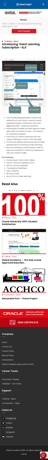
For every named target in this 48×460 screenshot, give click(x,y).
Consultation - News (12, 295)
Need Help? (26, 4)
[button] (43, 4)
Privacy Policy (8, 351)
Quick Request (24, 31)
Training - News (11, 41)
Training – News (9, 399)
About (4, 342)
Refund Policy (8, 355)
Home (24, 454)
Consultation (7, 360)
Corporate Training (10, 379)
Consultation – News (11, 403)
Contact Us (7, 346)
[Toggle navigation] (5, 4)
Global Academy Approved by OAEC (18, 364)
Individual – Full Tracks (11, 383)
